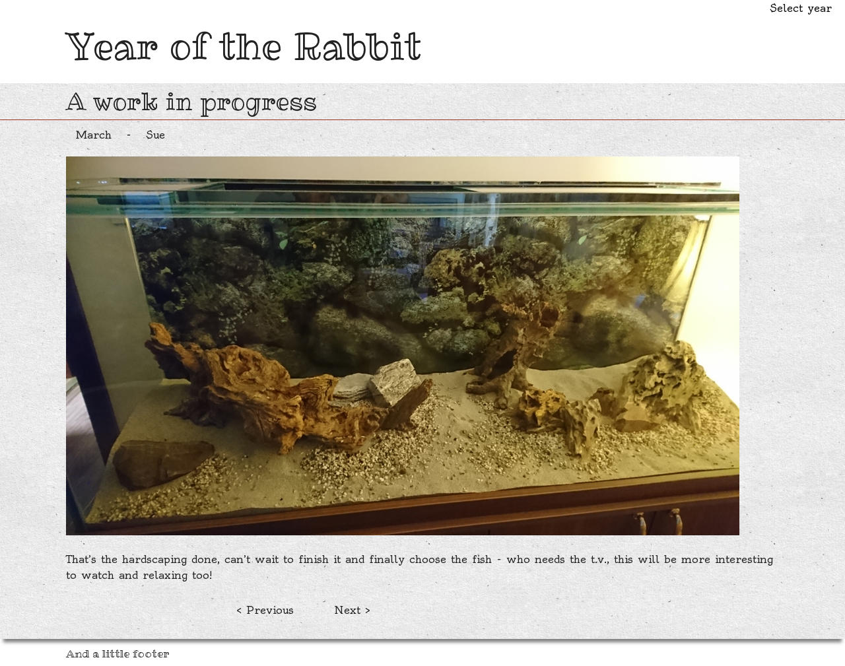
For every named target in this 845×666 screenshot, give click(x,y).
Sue (155, 134)
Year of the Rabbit (243, 46)
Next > (352, 609)
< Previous (265, 609)
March (94, 134)
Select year (801, 8)
